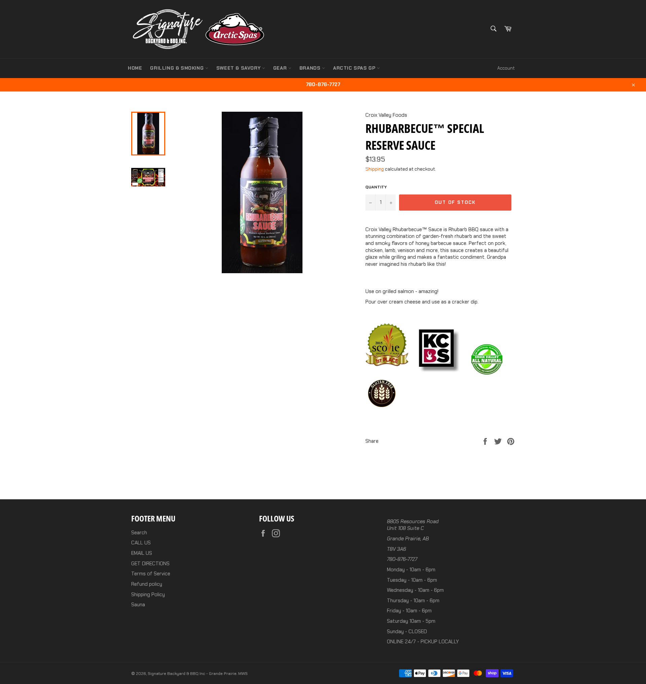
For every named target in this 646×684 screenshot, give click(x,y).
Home (135, 68)
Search (139, 532)
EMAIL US (141, 553)
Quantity (376, 187)
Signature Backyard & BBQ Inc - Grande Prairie (192, 673)
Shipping (374, 169)
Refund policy (146, 584)
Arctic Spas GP (355, 68)
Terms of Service (150, 573)
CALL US (141, 542)
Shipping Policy (148, 594)
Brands (310, 68)
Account (506, 68)
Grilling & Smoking (177, 68)
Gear (280, 68)
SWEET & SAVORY (239, 68)
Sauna (138, 604)
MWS (243, 673)
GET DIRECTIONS (150, 563)
